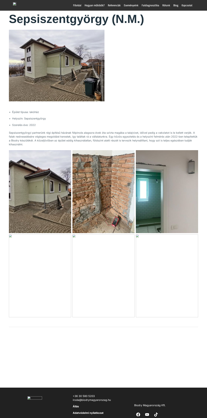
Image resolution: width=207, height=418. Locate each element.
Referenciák (114, 5)
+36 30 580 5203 (84, 396)
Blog (175, 5)
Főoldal (77, 5)
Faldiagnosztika (150, 5)
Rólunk (166, 5)
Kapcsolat (187, 5)
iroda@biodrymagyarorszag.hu (92, 400)
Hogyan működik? (95, 5)
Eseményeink (131, 5)
